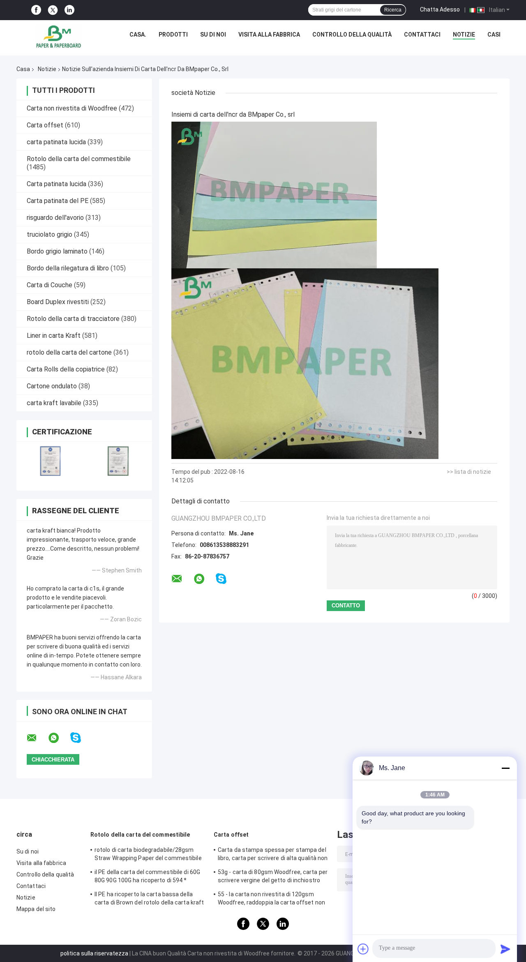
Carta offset (45, 125)
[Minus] (505, 768)
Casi (494, 34)
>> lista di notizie (469, 471)
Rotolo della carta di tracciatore (73, 319)
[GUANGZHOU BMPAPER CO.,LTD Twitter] (53, 10)
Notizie (464, 34)
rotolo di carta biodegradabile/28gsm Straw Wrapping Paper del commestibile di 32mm (148, 855)
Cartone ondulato (52, 386)
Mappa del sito (35, 909)
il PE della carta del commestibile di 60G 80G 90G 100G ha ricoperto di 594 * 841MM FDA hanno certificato (147, 877)
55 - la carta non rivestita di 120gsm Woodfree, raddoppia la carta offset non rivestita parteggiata (271, 899)
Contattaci (422, 34)
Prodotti (173, 34)
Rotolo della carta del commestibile (79, 159)
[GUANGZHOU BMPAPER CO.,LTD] (58, 36)
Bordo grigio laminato (57, 251)
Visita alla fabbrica (269, 34)
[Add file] (363, 949)
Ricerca (392, 10)
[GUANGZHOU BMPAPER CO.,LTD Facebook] (36, 10)
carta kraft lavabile (54, 403)
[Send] (505, 949)
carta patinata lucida (56, 142)
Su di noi (213, 34)
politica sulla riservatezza (94, 953)
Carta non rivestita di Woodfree (72, 108)
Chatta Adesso (440, 9)
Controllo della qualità (352, 34)
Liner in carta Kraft (54, 335)
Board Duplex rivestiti (58, 302)
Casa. (137, 34)
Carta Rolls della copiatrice (66, 369)
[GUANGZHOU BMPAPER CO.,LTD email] (37, 738)
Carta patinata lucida (56, 184)
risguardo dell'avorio (55, 217)
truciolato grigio (49, 234)
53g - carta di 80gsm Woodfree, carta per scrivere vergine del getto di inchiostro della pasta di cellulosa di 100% (273, 877)
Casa (23, 69)
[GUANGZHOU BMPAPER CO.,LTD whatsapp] (58, 738)
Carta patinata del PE (57, 201)
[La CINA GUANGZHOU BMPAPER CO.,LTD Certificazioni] (50, 461)
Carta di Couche (49, 285)
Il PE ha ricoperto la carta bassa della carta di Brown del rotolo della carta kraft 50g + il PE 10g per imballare (149, 899)
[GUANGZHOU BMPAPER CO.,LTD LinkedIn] (69, 10)
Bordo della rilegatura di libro (68, 268)
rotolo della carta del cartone (69, 352)
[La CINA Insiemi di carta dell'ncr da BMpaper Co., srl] (274, 194)
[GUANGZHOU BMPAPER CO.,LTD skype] (80, 738)
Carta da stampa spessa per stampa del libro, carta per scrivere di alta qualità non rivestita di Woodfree (273, 855)
